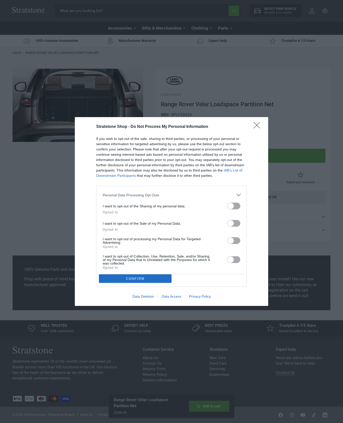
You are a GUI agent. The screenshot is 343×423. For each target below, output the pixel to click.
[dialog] (171, 211)
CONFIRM (135, 279)
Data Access (171, 296)
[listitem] (171, 195)
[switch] (233, 206)
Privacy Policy (200, 296)
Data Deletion (143, 296)
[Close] (258, 127)
